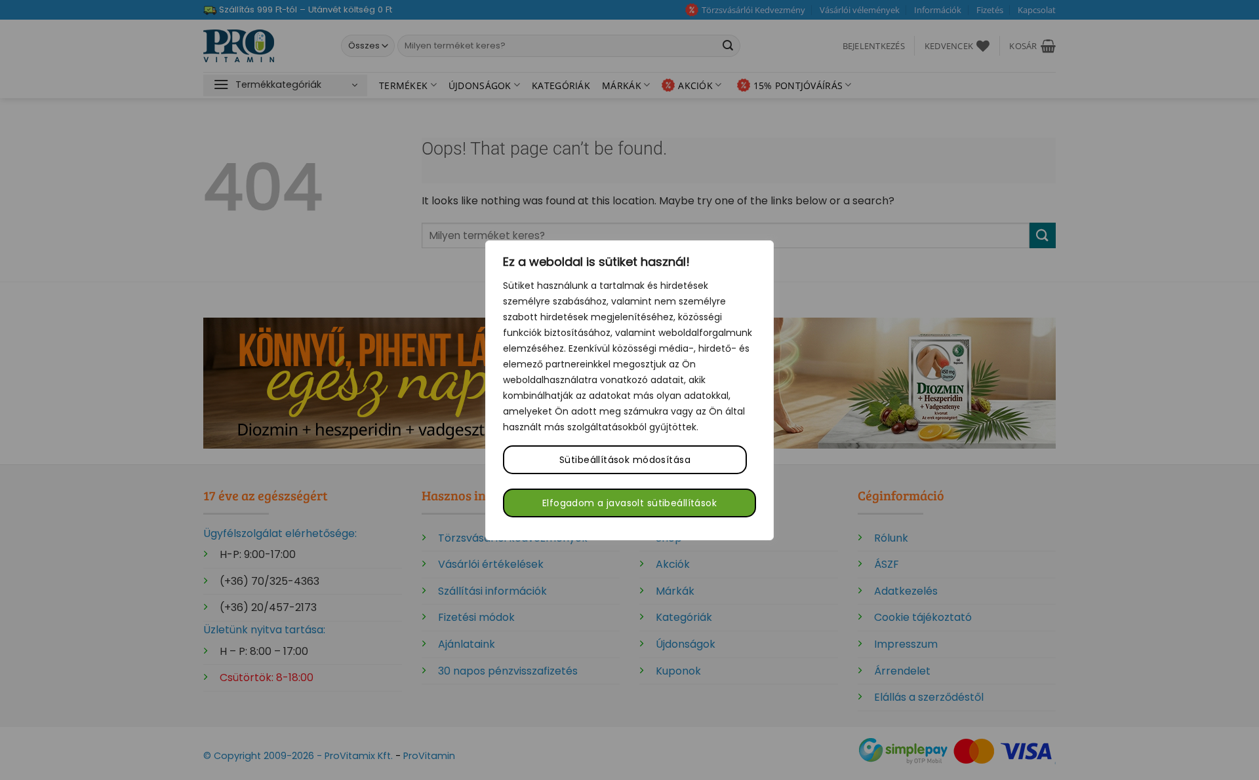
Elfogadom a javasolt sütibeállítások (629, 503)
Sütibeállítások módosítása (624, 459)
